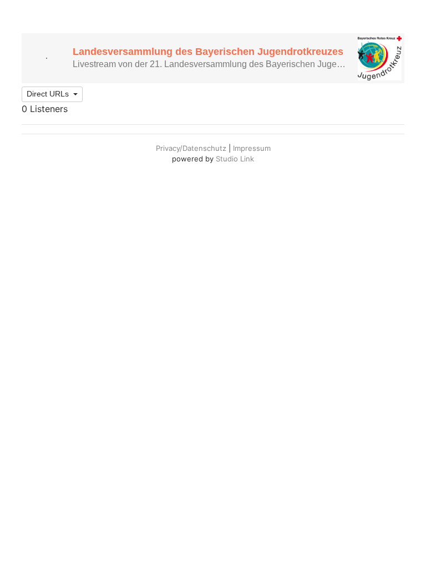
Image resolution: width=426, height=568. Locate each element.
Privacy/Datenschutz (191, 148)
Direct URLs (49, 93)
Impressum (252, 148)
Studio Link (235, 158)
